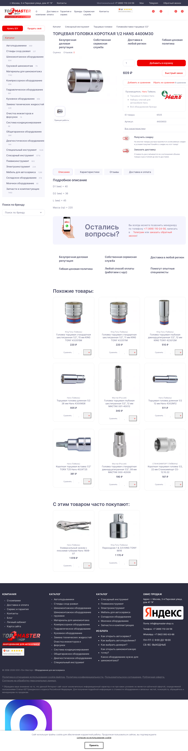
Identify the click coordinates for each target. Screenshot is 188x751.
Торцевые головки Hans (142, 96)
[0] (179, 12)
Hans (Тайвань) (73, 398)
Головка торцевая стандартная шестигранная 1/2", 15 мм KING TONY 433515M (73, 337)
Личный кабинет (16, 622)
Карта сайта (14, 626)
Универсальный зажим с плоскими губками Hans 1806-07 (73, 550)
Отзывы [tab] (114, 171)
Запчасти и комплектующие (22, 190)
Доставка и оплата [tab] (140, 171)
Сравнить (67, 352)
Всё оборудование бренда (143, 106)
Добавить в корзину (161, 63)
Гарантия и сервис (65, 13)
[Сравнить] (58, 352)
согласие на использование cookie (94, 737)
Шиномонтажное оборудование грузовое (72, 614)
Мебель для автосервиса (24, 172)
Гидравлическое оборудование (24, 91)
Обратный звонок (172, 3)
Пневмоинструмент (20, 160)
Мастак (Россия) (119, 398)
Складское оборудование (24, 177)
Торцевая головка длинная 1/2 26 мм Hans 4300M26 (73, 402)
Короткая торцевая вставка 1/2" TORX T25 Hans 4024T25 (73, 468)
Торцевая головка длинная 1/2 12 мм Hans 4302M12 (165, 402)
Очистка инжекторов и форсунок (19, 115)
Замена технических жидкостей (25, 106)
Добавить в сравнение (139, 82)
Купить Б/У (12, 28)
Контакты (61, 3)
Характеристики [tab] (89, 171)
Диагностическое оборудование (25, 142)
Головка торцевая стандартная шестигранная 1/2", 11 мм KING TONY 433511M (119, 337)
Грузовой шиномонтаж (21, 65)
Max (142, 3)
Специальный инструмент (24, 149)
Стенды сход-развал (21, 51)
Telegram (153, 3)
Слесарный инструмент (23, 155)
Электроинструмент (21, 166)
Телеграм (138, 232)
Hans (144, 91)
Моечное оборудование (22, 183)
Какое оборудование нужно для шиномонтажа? (119, 658)
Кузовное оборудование (23, 98)
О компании (41, 13)
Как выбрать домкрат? (114, 644)
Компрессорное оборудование (24, 82)
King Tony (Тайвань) (73, 332)
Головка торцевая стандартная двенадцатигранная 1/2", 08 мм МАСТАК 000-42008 (119, 469)
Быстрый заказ (174, 73)
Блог (9, 617)
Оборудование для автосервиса (50, 670)
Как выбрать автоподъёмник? (118, 640)
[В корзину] (87, 352)
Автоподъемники (19, 45)
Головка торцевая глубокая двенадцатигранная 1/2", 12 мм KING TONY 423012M (165, 337)
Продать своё (34, 28)
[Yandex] (163, 612)
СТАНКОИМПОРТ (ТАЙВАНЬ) (165, 464)
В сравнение (180, 83)
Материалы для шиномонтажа (24, 73)
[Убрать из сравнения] (61, 352)
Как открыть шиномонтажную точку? (118, 651)
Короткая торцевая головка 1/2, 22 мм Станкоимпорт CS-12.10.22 (165, 469)
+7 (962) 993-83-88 (164, 634)
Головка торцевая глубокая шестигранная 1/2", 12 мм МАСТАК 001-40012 (119, 403)
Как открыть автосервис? (116, 636)
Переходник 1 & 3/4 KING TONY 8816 (119, 549)
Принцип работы (61, 120)
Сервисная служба (88, 13)
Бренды (78, 11)
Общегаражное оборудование (24, 133)
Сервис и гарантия (18, 609)
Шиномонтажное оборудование (24, 58)
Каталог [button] (10, 37)
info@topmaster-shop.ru (161, 623)
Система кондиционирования (23, 124)
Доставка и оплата (52, 13)
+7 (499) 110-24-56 (124, 3)
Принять (94, 745)
